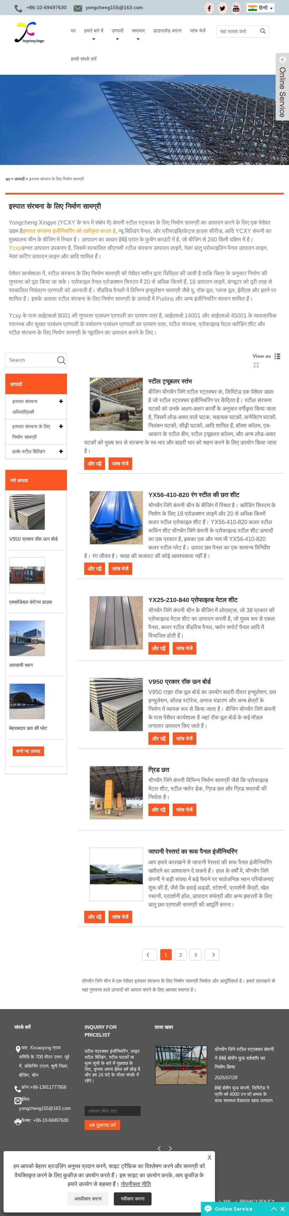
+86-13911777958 (48, 1087)
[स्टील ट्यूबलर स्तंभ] (116, 405)
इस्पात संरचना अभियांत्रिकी (24, 407)
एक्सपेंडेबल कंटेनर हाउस (30, 602)
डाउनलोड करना (167, 30)
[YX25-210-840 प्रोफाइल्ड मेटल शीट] (116, 624)
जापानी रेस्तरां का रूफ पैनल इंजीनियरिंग (192, 851)
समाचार (138, 30)
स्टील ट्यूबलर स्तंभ (170, 381)
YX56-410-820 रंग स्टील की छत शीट (193, 494)
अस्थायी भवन (21, 665)
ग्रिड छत (158, 769)
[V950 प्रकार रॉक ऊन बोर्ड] (116, 706)
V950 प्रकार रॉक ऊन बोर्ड (33, 539)
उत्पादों (117, 30)
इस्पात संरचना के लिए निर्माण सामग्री (56, 179)
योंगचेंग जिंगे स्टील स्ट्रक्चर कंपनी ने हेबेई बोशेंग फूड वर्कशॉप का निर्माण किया (244, 1058)
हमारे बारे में (93, 30)
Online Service (233, 1208)
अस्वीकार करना (88, 1199)
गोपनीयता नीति (136, 1184)
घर (73, 30)
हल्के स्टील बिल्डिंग (28, 451)
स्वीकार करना (132, 1199)
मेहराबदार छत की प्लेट (28, 728)
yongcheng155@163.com (114, 7)
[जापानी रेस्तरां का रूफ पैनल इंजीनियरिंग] (116, 876)
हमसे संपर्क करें (84, 59)
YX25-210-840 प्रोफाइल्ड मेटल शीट (193, 599)
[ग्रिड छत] (116, 794)
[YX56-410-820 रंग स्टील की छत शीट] (116, 519)
